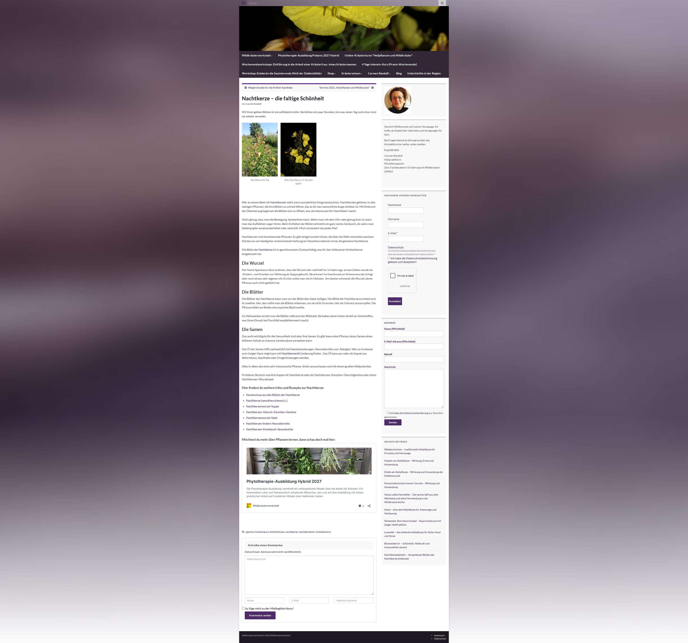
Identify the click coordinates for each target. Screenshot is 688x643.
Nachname (394, 204)
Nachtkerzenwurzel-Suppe (262, 406)
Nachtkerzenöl (291, 353)
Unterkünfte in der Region (424, 73)
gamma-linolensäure (257, 531)
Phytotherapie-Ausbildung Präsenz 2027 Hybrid (308, 55)
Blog (399, 73)
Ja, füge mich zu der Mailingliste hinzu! (269, 608)
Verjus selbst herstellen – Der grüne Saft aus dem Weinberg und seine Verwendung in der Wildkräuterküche (411, 498)
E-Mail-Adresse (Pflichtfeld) (399, 341)
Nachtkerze (266, 249)
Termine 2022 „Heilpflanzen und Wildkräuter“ (344, 87)
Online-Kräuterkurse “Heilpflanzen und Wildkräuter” (379, 55)
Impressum (439, 635)
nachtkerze (291, 531)
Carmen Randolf (378, 73)
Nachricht (390, 366)
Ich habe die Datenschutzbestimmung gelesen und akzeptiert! (412, 259)
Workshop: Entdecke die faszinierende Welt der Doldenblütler (282, 73)
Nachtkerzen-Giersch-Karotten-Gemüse (271, 412)
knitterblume (277, 531)
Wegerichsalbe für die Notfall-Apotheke (270, 87)
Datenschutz (396, 247)
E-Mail (393, 233)
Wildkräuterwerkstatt (256, 55)
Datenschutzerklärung (415, 413)
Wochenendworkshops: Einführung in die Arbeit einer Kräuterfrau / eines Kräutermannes (299, 64)
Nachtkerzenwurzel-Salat (261, 417)
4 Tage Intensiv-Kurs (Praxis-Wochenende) (389, 64)
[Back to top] (679, 634)
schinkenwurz (323, 531)
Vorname (393, 219)
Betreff (388, 354)
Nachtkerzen (278, 202)
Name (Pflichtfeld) (394, 328)
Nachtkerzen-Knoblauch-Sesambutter (269, 429)
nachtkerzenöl (306, 531)
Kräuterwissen (351, 73)
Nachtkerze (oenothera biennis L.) (267, 400)
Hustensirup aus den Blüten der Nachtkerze (273, 394)
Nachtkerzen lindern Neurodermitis (268, 423)
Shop (331, 73)
